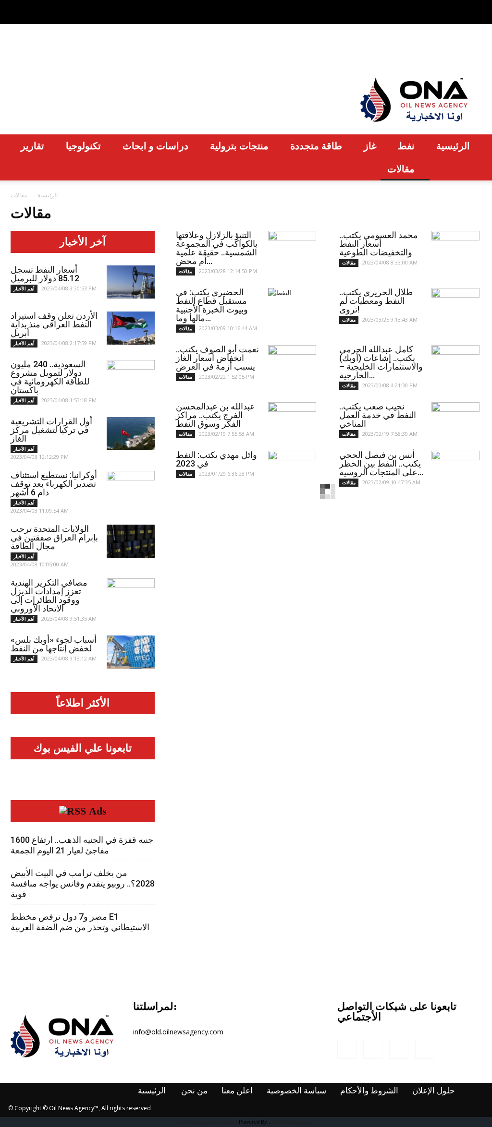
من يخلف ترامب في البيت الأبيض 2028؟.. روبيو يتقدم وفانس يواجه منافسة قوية (83, 883)
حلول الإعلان (325, 50)
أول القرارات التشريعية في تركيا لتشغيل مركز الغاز (51, 430)
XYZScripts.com (290, 1122)
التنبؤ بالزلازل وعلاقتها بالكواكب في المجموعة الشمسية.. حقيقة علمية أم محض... (217, 248)
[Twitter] (458, 6)
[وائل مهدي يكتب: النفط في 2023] (292, 467)
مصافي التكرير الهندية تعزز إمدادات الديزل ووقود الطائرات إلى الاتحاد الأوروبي (49, 595)
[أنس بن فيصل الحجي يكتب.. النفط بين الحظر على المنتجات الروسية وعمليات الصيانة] (455, 467)
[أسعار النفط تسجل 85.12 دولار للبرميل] (131, 282)
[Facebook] (426, 6)
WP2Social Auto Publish (210, 1122)
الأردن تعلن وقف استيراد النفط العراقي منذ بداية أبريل (54, 324)
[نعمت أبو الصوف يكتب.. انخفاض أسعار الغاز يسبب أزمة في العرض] (292, 362)
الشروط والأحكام (256, 50)
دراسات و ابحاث (155, 146)
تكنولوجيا (83, 146)
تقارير (32, 146)
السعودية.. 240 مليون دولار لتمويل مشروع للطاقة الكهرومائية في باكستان (50, 377)
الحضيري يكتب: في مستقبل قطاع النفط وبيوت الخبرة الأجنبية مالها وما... (212, 305)
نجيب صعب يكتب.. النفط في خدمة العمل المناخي (377, 415)
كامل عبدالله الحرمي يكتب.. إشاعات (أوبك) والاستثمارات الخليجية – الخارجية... (381, 362)
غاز (370, 146)
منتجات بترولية (239, 146)
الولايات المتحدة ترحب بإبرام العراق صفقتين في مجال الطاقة (54, 537)
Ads (98, 811)
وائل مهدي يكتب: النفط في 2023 (216, 459)
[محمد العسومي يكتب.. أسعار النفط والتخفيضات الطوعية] (455, 244)
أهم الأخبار (24, 288)
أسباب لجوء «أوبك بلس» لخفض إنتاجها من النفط (54, 644)
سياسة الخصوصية (177, 50)
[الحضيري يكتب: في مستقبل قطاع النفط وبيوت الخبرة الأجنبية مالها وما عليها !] (292, 305)
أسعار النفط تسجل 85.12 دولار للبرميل (45, 273)
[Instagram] (442, 6)
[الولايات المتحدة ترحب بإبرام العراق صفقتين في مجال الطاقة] (131, 541)
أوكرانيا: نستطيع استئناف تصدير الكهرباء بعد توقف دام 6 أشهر (54, 483)
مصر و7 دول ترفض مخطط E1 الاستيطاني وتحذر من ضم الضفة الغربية (80, 921)
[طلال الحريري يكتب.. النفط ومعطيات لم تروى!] (455, 305)
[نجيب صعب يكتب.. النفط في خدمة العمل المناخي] (455, 419)
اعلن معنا (114, 50)
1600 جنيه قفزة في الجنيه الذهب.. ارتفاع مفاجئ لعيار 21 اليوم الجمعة (82, 845)
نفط (406, 146)
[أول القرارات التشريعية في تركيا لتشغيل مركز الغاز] (131, 433)
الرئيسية (27, 50)
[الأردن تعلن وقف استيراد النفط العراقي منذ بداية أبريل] (131, 328)
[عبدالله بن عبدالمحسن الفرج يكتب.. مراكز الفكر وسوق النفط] (292, 419)
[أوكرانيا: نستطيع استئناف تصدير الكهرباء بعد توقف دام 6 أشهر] (131, 487)
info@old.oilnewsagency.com (178, 1031)
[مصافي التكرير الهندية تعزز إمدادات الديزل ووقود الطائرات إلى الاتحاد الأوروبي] (131, 595)
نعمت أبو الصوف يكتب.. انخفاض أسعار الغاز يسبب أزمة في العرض (217, 358)
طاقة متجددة (316, 146)
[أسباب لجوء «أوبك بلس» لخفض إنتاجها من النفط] (131, 652)
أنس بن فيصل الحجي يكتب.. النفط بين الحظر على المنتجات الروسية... (381, 463)
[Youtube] (474, 6)
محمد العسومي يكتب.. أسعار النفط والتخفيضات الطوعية (378, 243)
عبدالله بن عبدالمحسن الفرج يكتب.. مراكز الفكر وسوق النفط (215, 415)
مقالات (401, 169)
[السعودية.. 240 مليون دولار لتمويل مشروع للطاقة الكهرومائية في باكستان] (131, 377)
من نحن (70, 50)
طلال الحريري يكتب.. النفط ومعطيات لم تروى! (376, 300)
